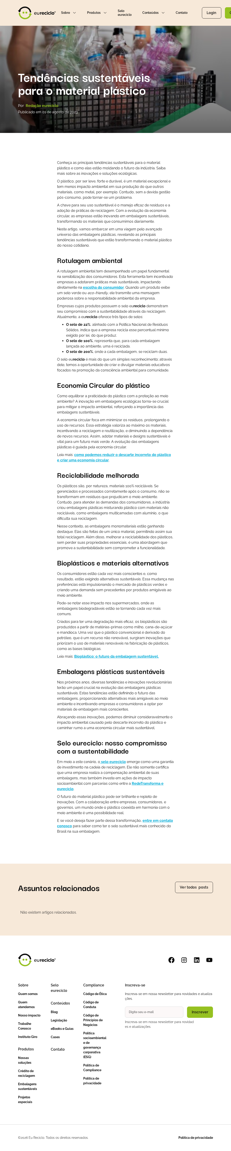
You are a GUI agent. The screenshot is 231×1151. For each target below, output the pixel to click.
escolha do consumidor (103, 287)
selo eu (113, 762)
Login (212, 13)
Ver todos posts (194, 887)
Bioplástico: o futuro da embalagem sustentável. (116, 656)
